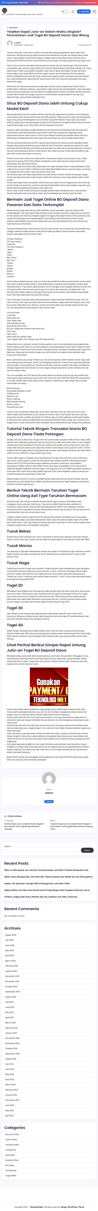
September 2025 (12, 991)
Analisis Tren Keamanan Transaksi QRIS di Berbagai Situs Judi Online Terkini (37, 883)
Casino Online (11, 1139)
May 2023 (9, 1110)
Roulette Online (12, 1160)
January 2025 (11, 1033)
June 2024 (9, 1069)
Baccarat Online (12, 1134)
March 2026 (10, 961)
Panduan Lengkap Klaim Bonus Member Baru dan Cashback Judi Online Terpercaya (40, 897)
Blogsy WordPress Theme (72, 1207)
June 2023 (9, 1105)
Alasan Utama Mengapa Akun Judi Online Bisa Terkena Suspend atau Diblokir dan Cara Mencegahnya (48, 877)
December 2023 (12, 1100)
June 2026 (9, 945)
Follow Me (49, 801)
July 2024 (9, 1064)
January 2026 (11, 971)
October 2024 (11, 1048)
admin (18, 43)
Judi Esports (10, 1150)
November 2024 (12, 1043)
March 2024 (10, 1084)
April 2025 (9, 1017)
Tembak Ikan (10, 1170)
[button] (65, 11)
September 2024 (12, 1053)
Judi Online (10, 1155)
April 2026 (9, 955)
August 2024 (10, 1059)
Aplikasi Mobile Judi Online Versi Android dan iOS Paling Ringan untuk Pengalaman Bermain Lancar (46, 890)
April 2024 (9, 1079)
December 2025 (12, 976)
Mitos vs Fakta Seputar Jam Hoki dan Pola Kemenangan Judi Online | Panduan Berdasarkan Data (46, 870)
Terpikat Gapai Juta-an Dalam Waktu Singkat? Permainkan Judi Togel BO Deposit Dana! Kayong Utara (71, 826)
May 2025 (9, 1012)
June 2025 (9, 1007)
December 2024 (12, 1038)
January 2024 (11, 1095)
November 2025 (12, 981)
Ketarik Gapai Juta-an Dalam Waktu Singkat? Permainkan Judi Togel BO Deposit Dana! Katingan (24, 826)
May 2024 (9, 1074)
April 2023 (9, 1115)
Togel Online (10, 1175)
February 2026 (11, 966)
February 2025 (11, 1028)
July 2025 (9, 1002)
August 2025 (10, 997)
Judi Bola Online (12, 1144)
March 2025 (10, 1022)
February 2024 (11, 1090)
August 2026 (10, 935)
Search (7, 846)
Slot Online (9, 1165)
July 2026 (9, 940)
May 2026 (9, 950)
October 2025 (11, 986)
